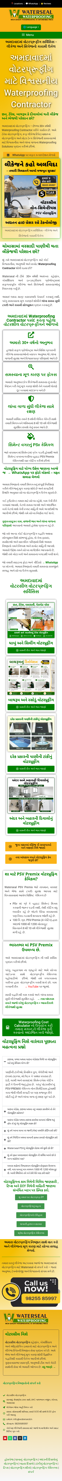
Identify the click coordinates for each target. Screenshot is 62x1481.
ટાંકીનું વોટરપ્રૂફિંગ (46, 1463)
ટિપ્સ (6, 1467)
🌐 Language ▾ (31, 27)
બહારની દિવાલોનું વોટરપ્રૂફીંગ (38, 821)
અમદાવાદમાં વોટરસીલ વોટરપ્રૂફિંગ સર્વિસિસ (31, 586)
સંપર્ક (31, 1471)
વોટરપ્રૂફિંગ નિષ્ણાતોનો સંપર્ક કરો (22, 1383)
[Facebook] (15, 1438)
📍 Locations (17, 3)
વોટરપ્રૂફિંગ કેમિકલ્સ (45, 1467)
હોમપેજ (9, 1459)
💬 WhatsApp (32, 3)
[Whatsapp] (10, 1438)
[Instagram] (20, 1438)
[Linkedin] (25, 1438)
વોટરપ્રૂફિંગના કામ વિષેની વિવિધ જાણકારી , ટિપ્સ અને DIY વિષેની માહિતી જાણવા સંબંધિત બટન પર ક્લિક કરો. (31, 1186)
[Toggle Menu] (59, 35)
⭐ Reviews (46, 3)
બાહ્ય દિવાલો (27, 1463)
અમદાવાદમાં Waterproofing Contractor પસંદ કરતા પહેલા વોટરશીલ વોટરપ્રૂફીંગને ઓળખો (31, 320)
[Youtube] (5, 1438)
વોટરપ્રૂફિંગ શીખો (21, 1467)
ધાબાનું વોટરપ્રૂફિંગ (26, 1459)
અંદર (13, 818)
